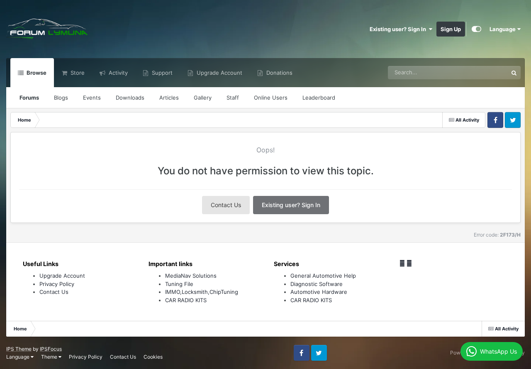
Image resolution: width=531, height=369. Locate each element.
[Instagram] (409, 263)
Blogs (61, 97)
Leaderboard (318, 97)
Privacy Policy (56, 284)
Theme (49, 357)
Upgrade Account (218, 72)
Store (77, 72)
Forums (29, 97)
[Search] (514, 72)
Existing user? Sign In (399, 29)
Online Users (270, 97)
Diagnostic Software (316, 284)
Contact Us (226, 204)
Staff (233, 97)
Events (92, 97)
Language (503, 29)
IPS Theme (19, 349)
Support (161, 72)
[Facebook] (402, 263)
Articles (169, 97)
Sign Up (451, 29)
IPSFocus (51, 349)
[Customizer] (476, 29)
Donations (278, 72)
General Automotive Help (323, 275)
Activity (117, 72)
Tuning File (179, 284)
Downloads (130, 97)
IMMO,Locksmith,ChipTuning (201, 291)
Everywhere (482, 72)
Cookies (153, 357)
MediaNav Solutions (191, 275)
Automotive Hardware (318, 291)
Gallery (203, 97)
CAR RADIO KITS (186, 300)
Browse (35, 72)
